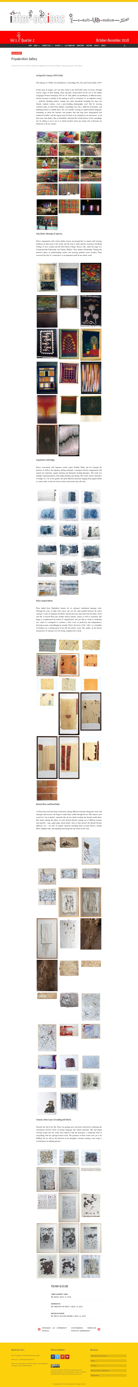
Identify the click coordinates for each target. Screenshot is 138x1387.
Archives (57, 46)
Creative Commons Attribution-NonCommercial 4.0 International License (68, 1373)
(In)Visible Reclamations (57, 1313)
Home (30, 46)
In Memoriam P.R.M (55, 1304)
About (36, 46)
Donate (103, 46)
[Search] (125, 46)
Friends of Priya (62, 1306)
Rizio (56, 1297)
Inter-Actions (64, 1370)
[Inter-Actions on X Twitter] (58, 1357)
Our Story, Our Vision (99, 1356)
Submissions (80, 46)
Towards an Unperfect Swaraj (59, 1294)
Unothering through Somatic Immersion (83, 1329)
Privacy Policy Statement (100, 1370)
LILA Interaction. (69, 1384)
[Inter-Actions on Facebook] (53, 1357)
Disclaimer (95, 1375)
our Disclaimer (21, 1363)
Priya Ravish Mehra (64, 1316)
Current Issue (46, 46)
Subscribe (89, 46)
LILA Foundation (70, 46)
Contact (96, 46)
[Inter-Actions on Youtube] (67, 1357)
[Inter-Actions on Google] (62, 1357)
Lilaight (16, 53)
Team (93, 1360)
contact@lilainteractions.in (26, 1359)
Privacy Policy (33, 1363)
